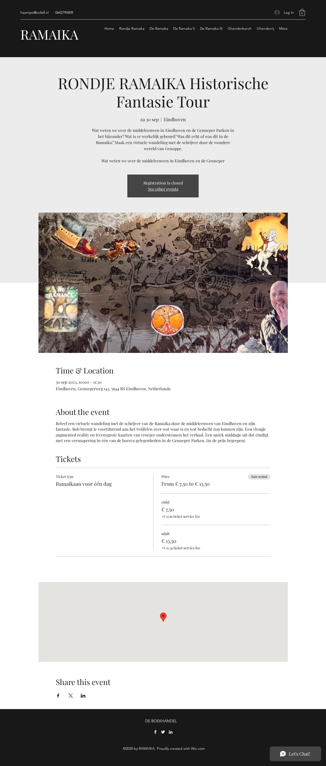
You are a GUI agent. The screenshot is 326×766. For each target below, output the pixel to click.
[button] (302, 12)
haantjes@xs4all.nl (34, 12)
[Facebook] (155, 731)
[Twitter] (163, 731)
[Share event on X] (70, 696)
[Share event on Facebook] (58, 696)
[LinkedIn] (170, 731)
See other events (163, 189)
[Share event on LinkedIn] (83, 696)
